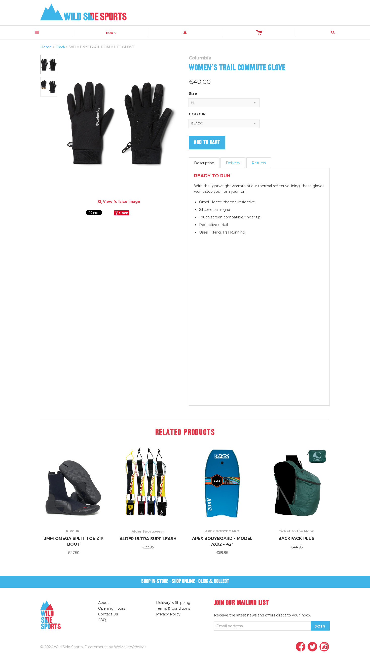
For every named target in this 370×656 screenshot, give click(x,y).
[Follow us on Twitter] (312, 647)
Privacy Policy (168, 614)
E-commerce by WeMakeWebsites (115, 647)
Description (204, 163)
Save (123, 213)
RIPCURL (74, 531)
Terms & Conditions (173, 608)
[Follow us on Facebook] (300, 647)
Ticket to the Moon (296, 531)
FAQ (102, 619)
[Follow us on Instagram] (324, 647)
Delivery (233, 163)
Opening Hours (111, 608)
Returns (259, 163)
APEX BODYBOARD (222, 531)
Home (46, 47)
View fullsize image (119, 201)
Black (60, 47)
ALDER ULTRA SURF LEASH (148, 538)
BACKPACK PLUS (296, 538)
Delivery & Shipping (173, 602)
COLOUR (197, 114)
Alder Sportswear (148, 531)
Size (193, 93)
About (103, 602)
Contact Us (108, 614)
